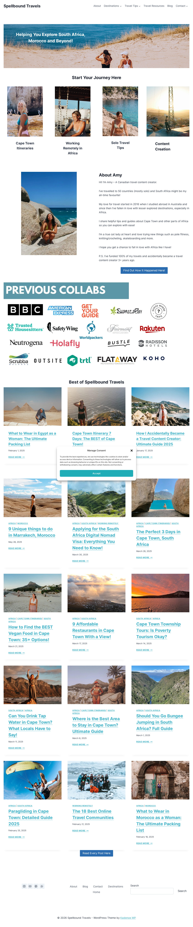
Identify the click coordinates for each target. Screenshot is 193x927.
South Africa (88, 523)
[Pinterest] (36, 886)
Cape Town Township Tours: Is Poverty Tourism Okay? (158, 630)
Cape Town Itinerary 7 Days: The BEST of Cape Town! (93, 438)
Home (96, 892)
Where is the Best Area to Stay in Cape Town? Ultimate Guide (96, 725)
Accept (97, 473)
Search (134, 885)
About (97, 5)
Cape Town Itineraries (157, 523)
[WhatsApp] (41, 886)
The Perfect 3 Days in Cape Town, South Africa (158, 538)
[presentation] (33, 406)
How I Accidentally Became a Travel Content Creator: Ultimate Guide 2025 (160, 438)
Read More (16, 457)
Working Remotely (108, 523)
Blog (170, 5)
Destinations (115, 886)
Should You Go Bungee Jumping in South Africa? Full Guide (159, 722)
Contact (98, 886)
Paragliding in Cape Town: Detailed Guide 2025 (30, 817)
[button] (131, 450)
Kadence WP (128, 917)
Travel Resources (154, 5)
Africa (12, 523)
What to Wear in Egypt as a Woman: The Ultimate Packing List (32, 438)
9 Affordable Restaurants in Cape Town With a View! (93, 630)
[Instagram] (24, 886)
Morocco (22, 523)
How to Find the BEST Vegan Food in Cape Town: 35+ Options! (30, 633)
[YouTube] (30, 886)
